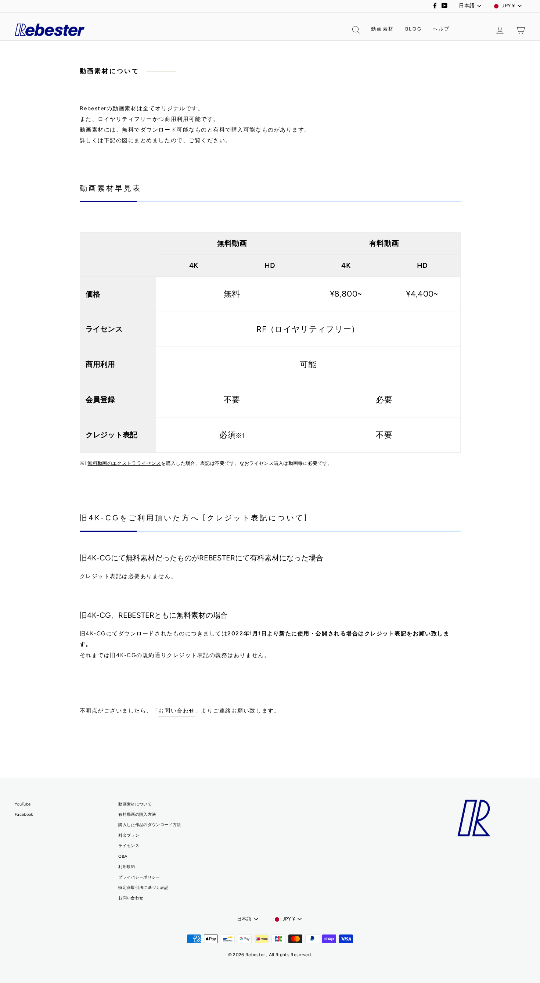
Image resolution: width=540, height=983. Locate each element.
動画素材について (135, 804)
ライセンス (128, 845)
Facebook (24, 814)
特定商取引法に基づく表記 (143, 887)
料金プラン (128, 835)
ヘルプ (441, 29)
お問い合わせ (176, 710)
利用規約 (126, 866)
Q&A (122, 856)
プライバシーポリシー (139, 877)
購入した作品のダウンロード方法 (149, 824)
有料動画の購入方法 (137, 814)
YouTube (22, 804)
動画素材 (382, 29)
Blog (413, 29)
